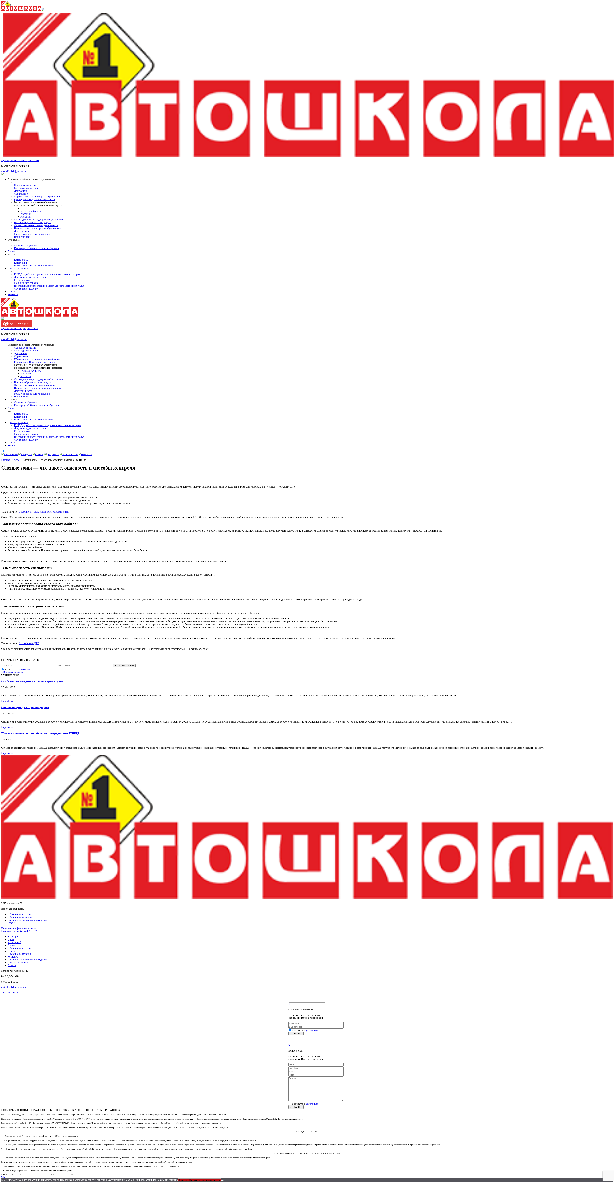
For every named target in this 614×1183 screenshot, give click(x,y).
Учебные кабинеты (30, 211)
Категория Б (21, 262)
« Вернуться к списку (13, 672)
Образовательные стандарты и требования (37, 196)
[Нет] (222, 1180)
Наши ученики (22, 236)
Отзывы (12, 291)
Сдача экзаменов (23, 280)
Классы (39, 454)
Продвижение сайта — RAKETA (19, 931)
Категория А (21, 260)
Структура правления (26, 188)
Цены (11, 939)
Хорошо (183, 1180)
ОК (3, 1176)
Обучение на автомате (20, 914)
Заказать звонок (10, 992)
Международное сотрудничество (32, 234)
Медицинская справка (26, 283)
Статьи (16, 459)
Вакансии (86, 454)
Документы (20, 190)
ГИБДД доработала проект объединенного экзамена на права (47, 274)
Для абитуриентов (18, 268)
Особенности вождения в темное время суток (44, 511)
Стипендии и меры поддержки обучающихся (38, 219)
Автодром (25, 213)
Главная (5, 459)
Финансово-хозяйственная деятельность (36, 225)
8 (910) (29, 160)
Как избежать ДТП (29, 643)
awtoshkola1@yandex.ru (14, 171)
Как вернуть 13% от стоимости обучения (36, 248)
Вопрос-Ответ (70, 454)
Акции (11, 251)
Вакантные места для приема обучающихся (37, 228)
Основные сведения (25, 185)
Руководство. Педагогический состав (34, 199)
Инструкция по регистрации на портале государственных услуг (49, 285)
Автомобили (11, 454)
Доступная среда (23, 231)
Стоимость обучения (25, 245)
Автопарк (25, 216)
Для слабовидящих (20, 323)
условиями (25, 669)
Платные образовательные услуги (32, 222)
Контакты (13, 294)
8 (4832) (10, 160)
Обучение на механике (20, 917)
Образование (21, 193)
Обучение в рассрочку (26, 288)
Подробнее (7, 701)
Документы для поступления (30, 277)
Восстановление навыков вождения (33, 265)
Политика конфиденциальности (18, 928)
